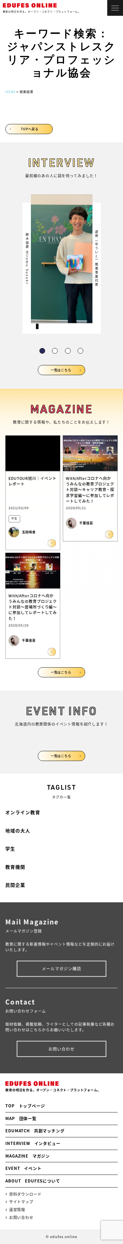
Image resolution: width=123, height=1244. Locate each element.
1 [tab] (42, 351)
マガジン (27, 1156)
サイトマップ (21, 1202)
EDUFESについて (32, 1181)
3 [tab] (67, 351)
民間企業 (15, 884)
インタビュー (32, 1143)
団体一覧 (21, 1118)
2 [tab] (55, 351)
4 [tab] (80, 351)
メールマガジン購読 (61, 968)
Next (88, 257)
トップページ (25, 1106)
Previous (35, 257)
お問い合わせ (61, 1049)
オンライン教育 (22, 812)
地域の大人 (17, 830)
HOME (10, 91)
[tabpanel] (61, 264)
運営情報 (17, 1209)
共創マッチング (34, 1131)
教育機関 (15, 867)
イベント (23, 1168)
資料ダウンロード (25, 1194)
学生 (10, 848)
